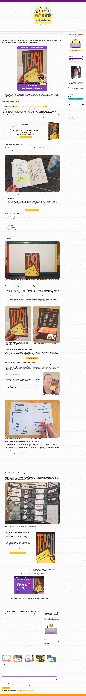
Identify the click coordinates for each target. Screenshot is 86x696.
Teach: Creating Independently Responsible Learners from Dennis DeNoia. (31, 106)
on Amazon (25, 548)
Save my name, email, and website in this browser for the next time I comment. (17, 684)
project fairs (23, 453)
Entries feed (71, 117)
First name (46, 635)
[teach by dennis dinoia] (54, 121)
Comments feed (72, 119)
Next (61, 32)
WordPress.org (71, 121)
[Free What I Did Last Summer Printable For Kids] (7, 655)
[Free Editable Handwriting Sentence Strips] (57, 655)
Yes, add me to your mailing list (25, 686)
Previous (57, 32)
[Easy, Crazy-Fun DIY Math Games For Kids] (45, 655)
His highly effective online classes (19, 148)
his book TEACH (40, 455)
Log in (70, 115)
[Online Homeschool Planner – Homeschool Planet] (32, 655)
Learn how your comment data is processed (25, 691)
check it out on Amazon (14, 613)
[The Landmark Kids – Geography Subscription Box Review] (20, 655)
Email (45, 639)
